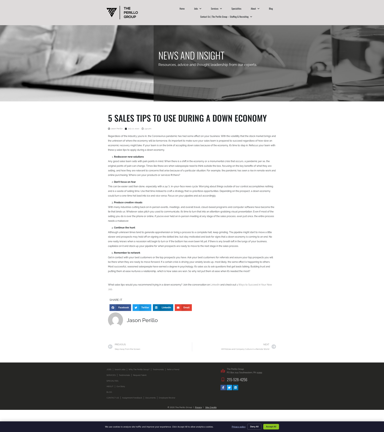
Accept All (271, 426)
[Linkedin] (235, 387)
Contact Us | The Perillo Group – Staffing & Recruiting (224, 16)
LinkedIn (215, 284)
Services (214, 8)
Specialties (236, 8)
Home (182, 8)
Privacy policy (239, 426)
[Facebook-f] (223, 387)
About (253, 8)
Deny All (254, 426)
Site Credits (211, 407)
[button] (120, 307)
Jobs (196, 8)
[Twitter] (229, 387)
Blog (271, 8)
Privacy (198, 407)
